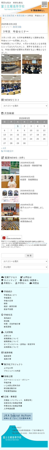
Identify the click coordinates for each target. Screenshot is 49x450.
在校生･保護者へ (30, 280)
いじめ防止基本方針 (12, 385)
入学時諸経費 (9, 409)
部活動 (6, 321)
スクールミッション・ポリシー (17, 380)
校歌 (6, 303)
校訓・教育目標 (10, 306)
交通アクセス (10, 277)
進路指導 (7, 356)
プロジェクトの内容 (12, 371)
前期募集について (11, 338)
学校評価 (7, 383)
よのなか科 (8, 368)
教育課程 (7, 327)
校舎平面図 (8, 309)
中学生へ (21, 283)
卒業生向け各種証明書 (13, 406)
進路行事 (7, 359)
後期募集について (11, 341)
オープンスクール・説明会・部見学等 (19, 344)
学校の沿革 (8, 301)
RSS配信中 (8, 151)
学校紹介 (7, 291)
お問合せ (27, 277)
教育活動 (17, 27)
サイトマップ (10, 280)
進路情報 (8, 352)
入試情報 (8, 332)
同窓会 (35, 283)
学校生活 (7, 315)
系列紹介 (7, 318)
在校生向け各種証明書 (13, 403)
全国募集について (11, 347)
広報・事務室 (10, 396)
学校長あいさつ (10, 295)
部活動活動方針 (10, 388)
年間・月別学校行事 (12, 324)
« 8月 (3, 148)
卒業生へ (7, 283)
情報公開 (8, 376)
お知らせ (7, 336)
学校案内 (7, 298)
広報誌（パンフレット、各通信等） (18, 400)
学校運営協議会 (10, 391)
